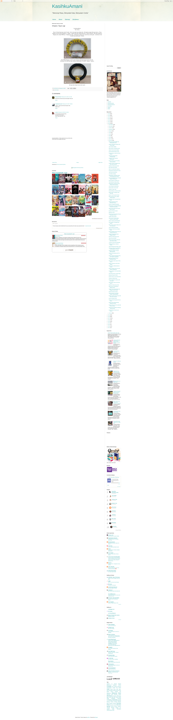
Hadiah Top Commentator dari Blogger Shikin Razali (114, 290)
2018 (109, 316)
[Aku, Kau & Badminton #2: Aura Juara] (88, 183)
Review (108, 701)
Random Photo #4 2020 (113, 275)
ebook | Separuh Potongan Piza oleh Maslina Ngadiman (114, 256)
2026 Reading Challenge (114, 477)
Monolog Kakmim (111, 542)
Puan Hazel (114, 507)
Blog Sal (109, 562)
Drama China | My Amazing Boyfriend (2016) (114, 303)
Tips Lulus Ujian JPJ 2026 (112, 588)
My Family (109, 697)
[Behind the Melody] (55, 194)
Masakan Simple (117, 694)
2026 (109, 113)
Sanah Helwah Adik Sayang (112, 656)
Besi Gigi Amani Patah (113, 167)
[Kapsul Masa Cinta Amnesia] (95, 193)
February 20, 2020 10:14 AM (63, 112)
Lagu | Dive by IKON (112, 238)
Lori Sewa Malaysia (112, 613)
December (111, 124)
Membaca (110, 695)
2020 (109, 123)
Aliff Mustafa (58, 236)
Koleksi (114, 690)
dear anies (114, 518)
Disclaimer (76, 19)
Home (54, 19)
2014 (109, 322)
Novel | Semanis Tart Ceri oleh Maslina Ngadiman (114, 269)
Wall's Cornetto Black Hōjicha (114, 169)
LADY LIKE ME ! (111, 566)
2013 (109, 324)
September (111, 129)
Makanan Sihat (110, 694)
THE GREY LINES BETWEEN (113, 597)
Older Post (100, 162)
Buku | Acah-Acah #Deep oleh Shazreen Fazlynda (116, 402)
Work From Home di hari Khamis (113, 582)
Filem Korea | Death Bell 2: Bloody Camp (114, 287)
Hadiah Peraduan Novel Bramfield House (113, 202)
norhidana (114, 514)
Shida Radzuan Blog (112, 570)
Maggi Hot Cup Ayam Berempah (116, 372)
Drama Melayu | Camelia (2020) (115, 190)
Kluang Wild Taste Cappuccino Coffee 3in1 (116, 422)
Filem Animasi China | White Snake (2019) (114, 197)
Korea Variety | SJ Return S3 (114, 180)
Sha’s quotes (55, 223)
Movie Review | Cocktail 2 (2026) (113, 536)
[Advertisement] (77, 150)
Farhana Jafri (114, 499)
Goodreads (109, 687)
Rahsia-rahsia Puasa (59, 243)
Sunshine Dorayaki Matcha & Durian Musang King (116, 392)
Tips (120, 707)
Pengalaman (109, 699)
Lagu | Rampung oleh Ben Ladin (115, 246)
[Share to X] (73, 88)
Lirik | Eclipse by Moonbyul (114, 186)
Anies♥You (110, 545)
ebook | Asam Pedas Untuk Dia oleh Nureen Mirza (114, 240)
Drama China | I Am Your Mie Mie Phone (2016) (115, 305)
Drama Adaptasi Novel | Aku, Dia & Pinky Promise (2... (115, 232)
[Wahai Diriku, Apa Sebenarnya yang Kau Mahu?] (82, 183)
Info (117, 689)
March (110, 138)
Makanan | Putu (112, 212)
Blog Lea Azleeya (111, 634)
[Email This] (70, 88)
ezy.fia (56, 112)
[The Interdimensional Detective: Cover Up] (82, 205)
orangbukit (110, 647)
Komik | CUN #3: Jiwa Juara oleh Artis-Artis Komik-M (115, 296)
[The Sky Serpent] (68, 205)
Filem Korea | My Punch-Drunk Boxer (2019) (114, 209)
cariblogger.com (111, 609)
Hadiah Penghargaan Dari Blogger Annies (114, 235)
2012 (109, 326)
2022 (109, 120)
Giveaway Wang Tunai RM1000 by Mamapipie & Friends (114, 249)
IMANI (109, 108)
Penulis (119, 699)
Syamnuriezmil (88, 225)
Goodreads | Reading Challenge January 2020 (115, 308)
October (110, 127)
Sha (112, 479)
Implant (114, 689)
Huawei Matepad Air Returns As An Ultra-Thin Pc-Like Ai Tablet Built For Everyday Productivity (114, 636)
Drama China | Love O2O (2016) (115, 276)
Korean (117, 690)
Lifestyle (116, 691)
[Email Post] (68, 88)
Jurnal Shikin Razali (112, 639)
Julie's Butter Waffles (112, 146)
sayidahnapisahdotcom (112, 587)
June (110, 134)
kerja (113, 710)
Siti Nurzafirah (111, 664)
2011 (109, 327)
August (110, 130)
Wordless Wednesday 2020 (114, 165)
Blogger (96, 717)
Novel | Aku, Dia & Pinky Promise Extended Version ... (115, 215)
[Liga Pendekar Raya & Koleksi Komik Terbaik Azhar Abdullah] (55, 215)
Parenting (119, 698)
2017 (109, 318)
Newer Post (54, 162)
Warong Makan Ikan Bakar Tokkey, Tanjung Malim (114, 294)
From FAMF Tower (111, 651)
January (110, 313)
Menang (114, 695)
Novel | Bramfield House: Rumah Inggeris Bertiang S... (115, 178)
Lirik (120, 691)
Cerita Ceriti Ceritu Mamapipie (114, 556)
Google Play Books (117, 687)
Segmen (119, 706)
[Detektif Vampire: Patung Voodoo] (75, 216)
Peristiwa (111, 700)
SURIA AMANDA (111, 624)
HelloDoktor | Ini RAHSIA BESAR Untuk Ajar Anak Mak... (115, 206)
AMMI (109, 581)
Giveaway (119, 686)
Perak (108, 700)
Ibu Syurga (110, 611)
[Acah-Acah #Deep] (62, 183)
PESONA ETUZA (111, 618)
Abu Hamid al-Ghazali (59, 244)
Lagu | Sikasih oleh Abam (113, 227)
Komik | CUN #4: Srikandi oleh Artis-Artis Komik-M (114, 164)
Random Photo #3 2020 (113, 291)
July (110, 132)
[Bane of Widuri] (95, 205)
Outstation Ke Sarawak (112, 585)
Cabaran (115, 685)
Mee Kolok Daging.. (111, 628)
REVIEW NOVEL (111, 103)
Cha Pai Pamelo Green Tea (116, 352)
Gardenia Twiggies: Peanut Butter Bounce (114, 251)
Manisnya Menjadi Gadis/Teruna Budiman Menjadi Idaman (116, 342)
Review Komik (113, 704)
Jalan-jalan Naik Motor (113, 172)
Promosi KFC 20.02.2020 (113, 187)
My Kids (113, 697)
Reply (56, 100)
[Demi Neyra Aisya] (82, 193)
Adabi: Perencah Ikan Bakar (114, 150)
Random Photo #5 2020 (113, 210)
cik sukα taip (110, 658)
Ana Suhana (110, 630)
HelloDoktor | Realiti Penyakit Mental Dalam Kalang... (114, 184)
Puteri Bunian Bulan (59, 235)
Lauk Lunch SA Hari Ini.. (112, 625)
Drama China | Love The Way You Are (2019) (114, 161)
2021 (109, 121)
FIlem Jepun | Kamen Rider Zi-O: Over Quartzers (115, 225)
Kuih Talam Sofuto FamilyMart (113, 659)
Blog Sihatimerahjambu (112, 538)
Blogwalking (109, 685)
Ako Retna (114, 522)
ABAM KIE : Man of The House (114, 577)
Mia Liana (110, 584)
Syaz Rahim (114, 495)
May (110, 135)
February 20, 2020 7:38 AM (67, 103)
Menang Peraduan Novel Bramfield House (113, 259)
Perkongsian (115, 700)
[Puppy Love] (88, 205)
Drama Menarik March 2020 (114, 151)
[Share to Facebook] (74, 88)
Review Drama (112, 703)
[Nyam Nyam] (95, 212)
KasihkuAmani (67, 6)
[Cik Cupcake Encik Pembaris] (75, 204)
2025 (109, 115)
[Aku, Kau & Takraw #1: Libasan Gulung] (75, 183)
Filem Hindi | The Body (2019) (114, 148)
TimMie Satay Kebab (112, 216)
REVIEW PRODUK (111, 104)
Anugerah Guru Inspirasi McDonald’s (113, 159)
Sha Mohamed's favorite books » (97, 218)
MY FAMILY (110, 106)
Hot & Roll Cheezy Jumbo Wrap (114, 273)
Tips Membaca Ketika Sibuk (114, 182)
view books (118, 486)
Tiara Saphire (110, 552)
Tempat (108, 707)
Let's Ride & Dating (112, 173)
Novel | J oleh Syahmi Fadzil (114, 195)
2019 (109, 315)
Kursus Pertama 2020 (113, 298)
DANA (109, 548)
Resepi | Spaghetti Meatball (114, 204)
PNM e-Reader (111, 698)
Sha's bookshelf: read (59, 173)
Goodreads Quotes (99, 228)
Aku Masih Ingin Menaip (112, 571)
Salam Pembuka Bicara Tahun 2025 (114, 662)
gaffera (88, 717)
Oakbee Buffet (118, 697)
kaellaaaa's (110, 590)
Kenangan (111, 690)
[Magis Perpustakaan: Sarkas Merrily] (55, 205)
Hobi (108, 689)
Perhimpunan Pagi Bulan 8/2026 (116, 412)
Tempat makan (114, 707)
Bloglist (119, 683)
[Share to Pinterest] (75, 88)
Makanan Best (116, 693)
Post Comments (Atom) (61, 164)
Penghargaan (115, 699)
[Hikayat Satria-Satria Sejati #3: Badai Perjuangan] (82, 216)
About (60, 19)
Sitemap (67, 19)
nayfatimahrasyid (58, 103)
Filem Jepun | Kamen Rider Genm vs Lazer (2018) (114, 219)
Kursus (112, 691)
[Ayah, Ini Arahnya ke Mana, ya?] (75, 193)
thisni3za (114, 526)
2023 (109, 118)
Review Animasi (114, 701)
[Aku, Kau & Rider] (88, 215)
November (111, 126)
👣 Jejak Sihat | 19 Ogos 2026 (116, 382)
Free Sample (114, 686)
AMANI (109, 107)
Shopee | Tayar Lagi (112, 189)
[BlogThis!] (71, 88)
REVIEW (109, 101)
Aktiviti (108, 683)
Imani (111, 689)
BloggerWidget (118, 530)
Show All (120, 604)
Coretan (109, 686)
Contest (119, 685)
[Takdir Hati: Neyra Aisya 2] (68, 193)
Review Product (114, 706)
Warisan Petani (58, 96)
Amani (115, 683)
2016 (109, 319)
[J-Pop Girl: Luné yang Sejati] (62, 194)
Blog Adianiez (110, 661)
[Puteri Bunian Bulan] (55, 183)
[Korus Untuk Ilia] (95, 182)
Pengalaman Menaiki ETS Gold (114, 170)
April (110, 137)
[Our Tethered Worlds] (62, 215)
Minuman (119, 695)
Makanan (109, 693)
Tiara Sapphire (111, 601)
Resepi (119, 700)
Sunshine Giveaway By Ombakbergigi (113, 156)
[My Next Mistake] (68, 216)
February (110, 140)
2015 (109, 321)
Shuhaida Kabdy (111, 655)
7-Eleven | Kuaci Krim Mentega (114, 242)
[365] (68, 182)
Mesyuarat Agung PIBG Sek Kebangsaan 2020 (114, 142)
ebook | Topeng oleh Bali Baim (114, 220)
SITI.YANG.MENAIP (111, 668)
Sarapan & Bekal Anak (113, 278)
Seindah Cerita (111, 627)
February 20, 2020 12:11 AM (66, 96)
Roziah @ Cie (114, 503)
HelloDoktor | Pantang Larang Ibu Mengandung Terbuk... (114, 176)
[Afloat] (62, 205)
